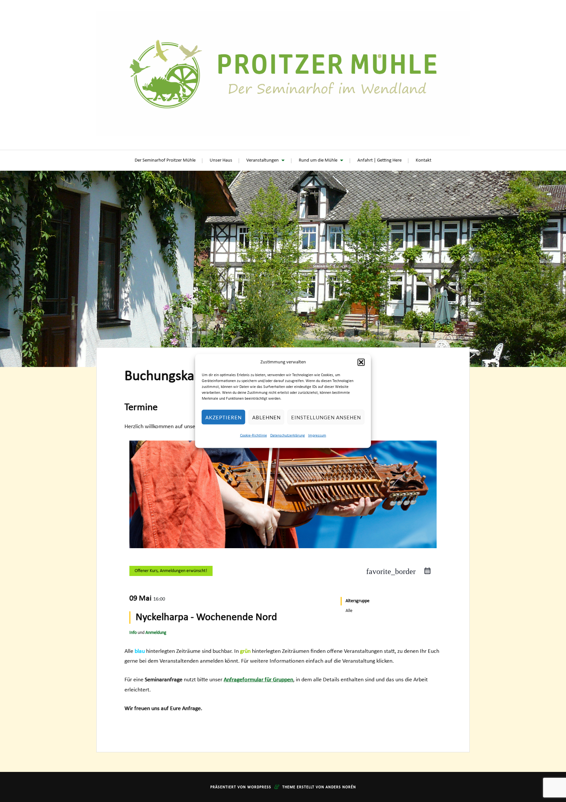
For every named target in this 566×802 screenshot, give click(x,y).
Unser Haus (221, 160)
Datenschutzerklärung (287, 435)
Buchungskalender (178, 376)
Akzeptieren (223, 417)
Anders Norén (341, 787)
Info (133, 632)
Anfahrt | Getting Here (379, 160)
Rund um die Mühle (318, 160)
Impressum (317, 435)
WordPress (259, 787)
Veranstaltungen (262, 160)
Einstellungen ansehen (326, 417)
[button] (361, 362)
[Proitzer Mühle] (283, 73)
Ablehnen (266, 417)
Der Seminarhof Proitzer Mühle (165, 160)
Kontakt (423, 160)
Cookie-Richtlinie (253, 435)
